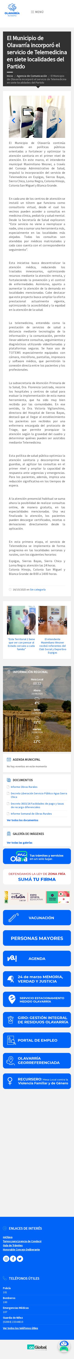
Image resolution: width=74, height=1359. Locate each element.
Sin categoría (38, 589)
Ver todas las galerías (19, 842)
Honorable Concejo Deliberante (21, 1249)
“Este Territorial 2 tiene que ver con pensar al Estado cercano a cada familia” (21, 644)
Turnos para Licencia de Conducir (22, 1241)
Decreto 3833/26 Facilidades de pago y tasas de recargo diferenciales (37, 805)
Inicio (10, 76)
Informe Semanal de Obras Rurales (31, 813)
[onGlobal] (37, 1349)
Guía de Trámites (13, 1245)
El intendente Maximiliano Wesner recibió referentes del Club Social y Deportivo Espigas (52, 645)
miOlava (7, 1237)
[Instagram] (6, 1259)
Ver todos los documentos (22, 820)
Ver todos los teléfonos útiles (20, 1328)
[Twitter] (20, 1259)
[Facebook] (13, 1259)
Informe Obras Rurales (24, 787)
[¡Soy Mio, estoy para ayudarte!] (64, 1347)
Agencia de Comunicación (32, 76)
